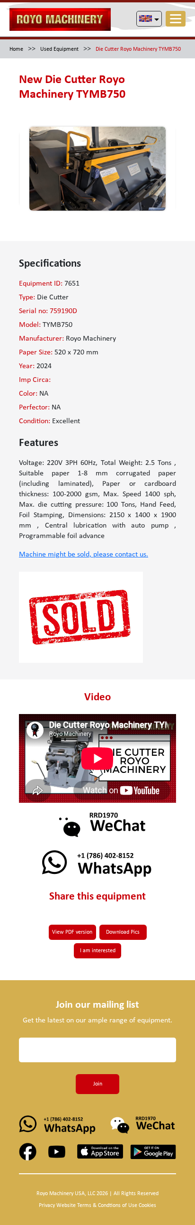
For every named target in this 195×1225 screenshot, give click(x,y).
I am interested (97, 951)
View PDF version (72, 932)
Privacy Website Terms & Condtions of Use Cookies (97, 1205)
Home (16, 49)
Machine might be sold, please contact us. (83, 554)
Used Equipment (59, 49)
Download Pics (123, 932)
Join (97, 1084)
